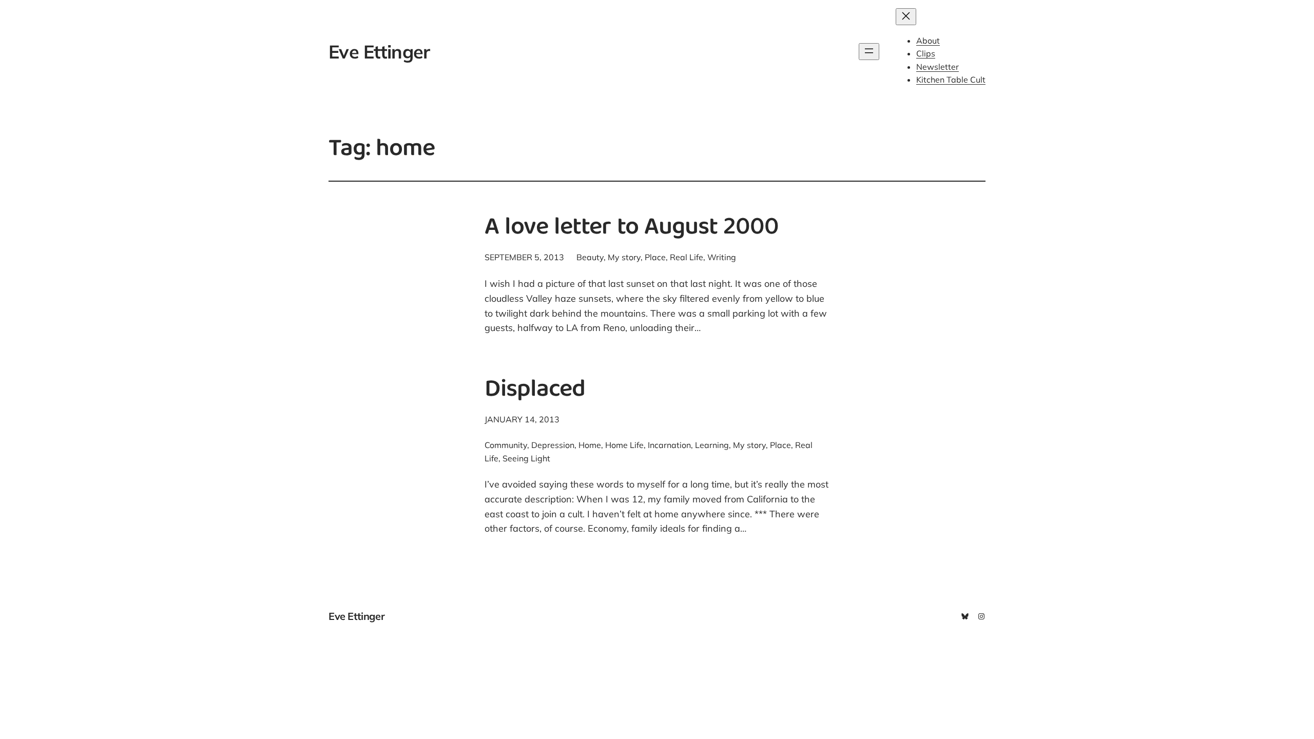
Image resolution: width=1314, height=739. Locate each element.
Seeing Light (526, 458)
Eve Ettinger (379, 51)
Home (589, 445)
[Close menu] (906, 16)
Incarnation (669, 445)
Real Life (686, 257)
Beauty (590, 257)
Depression (552, 445)
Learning (712, 445)
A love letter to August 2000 (632, 229)
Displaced (535, 391)
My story (624, 257)
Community (506, 445)
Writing (721, 257)
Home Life (624, 445)
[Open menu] (869, 51)
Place (655, 257)
